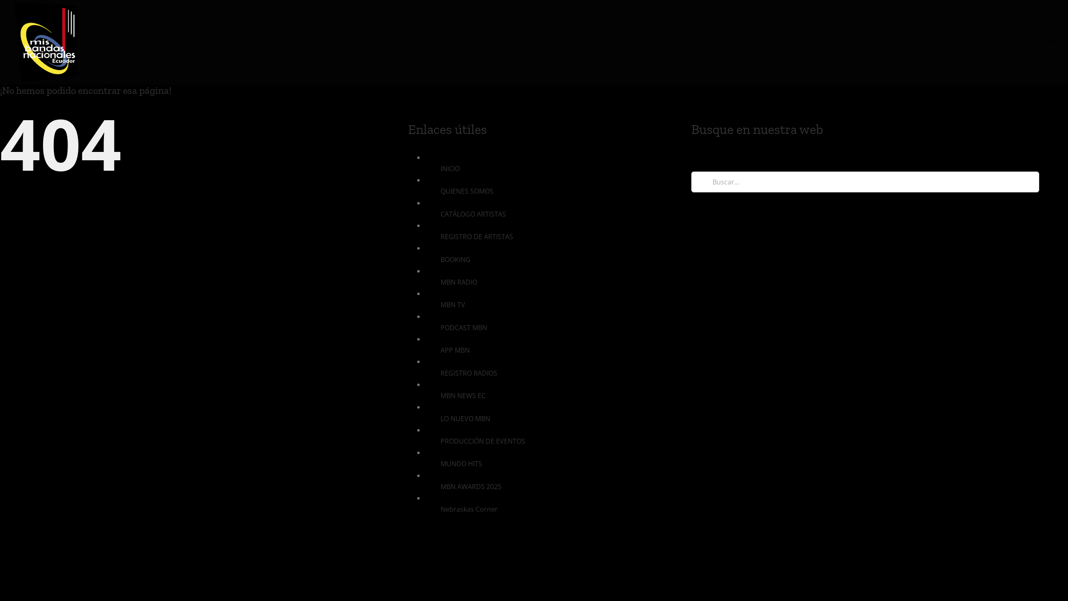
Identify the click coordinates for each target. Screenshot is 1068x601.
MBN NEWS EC (463, 395)
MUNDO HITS (461, 463)
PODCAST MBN (464, 327)
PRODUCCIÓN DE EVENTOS (483, 441)
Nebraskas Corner (469, 509)
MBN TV (453, 304)
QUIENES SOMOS (467, 191)
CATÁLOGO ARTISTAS (473, 214)
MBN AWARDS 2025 (471, 486)
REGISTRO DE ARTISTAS (477, 236)
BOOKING (456, 259)
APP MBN (455, 350)
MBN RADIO (459, 282)
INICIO (450, 168)
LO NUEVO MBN (465, 418)
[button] (1052, 42)
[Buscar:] (865, 181)
